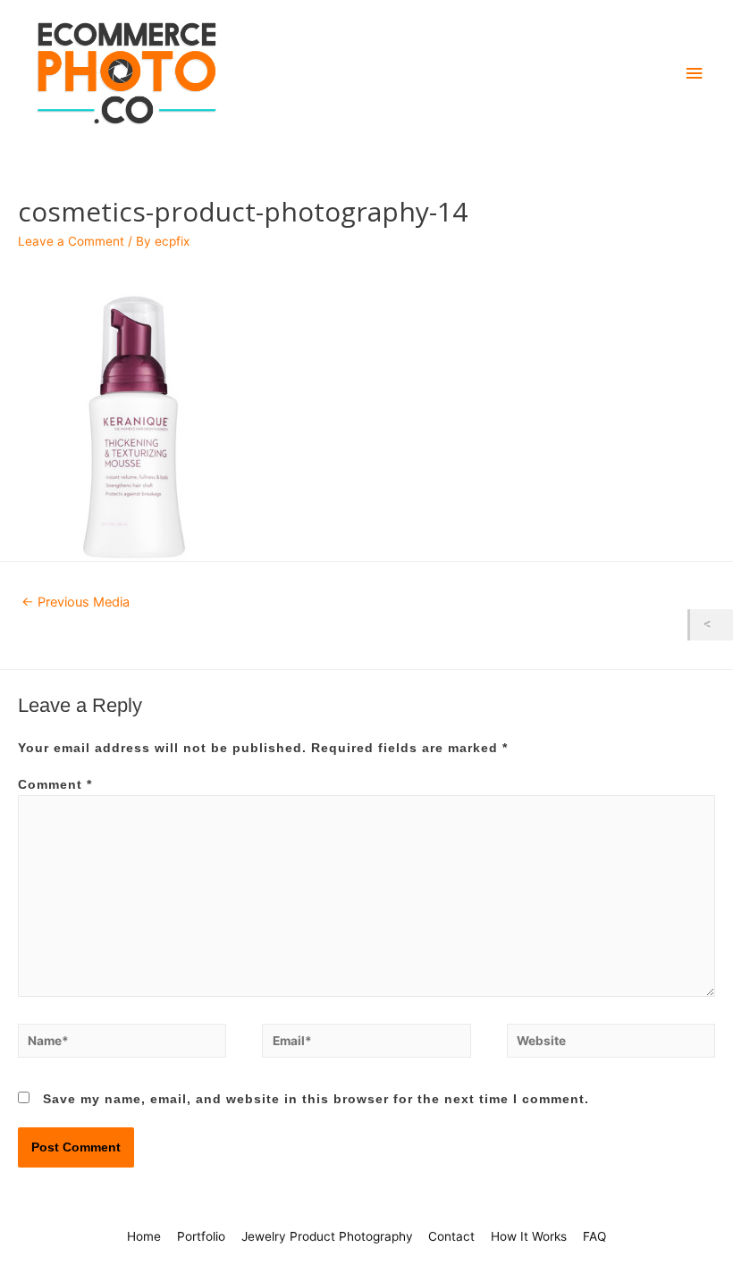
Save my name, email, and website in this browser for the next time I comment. (316, 1099)
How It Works (529, 1236)
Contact (451, 1236)
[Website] (611, 1044)
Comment (55, 784)
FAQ (594, 1236)
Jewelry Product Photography (327, 1236)
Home (144, 1236)
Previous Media (75, 602)
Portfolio (201, 1236)
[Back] (712, 625)
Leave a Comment (71, 241)
